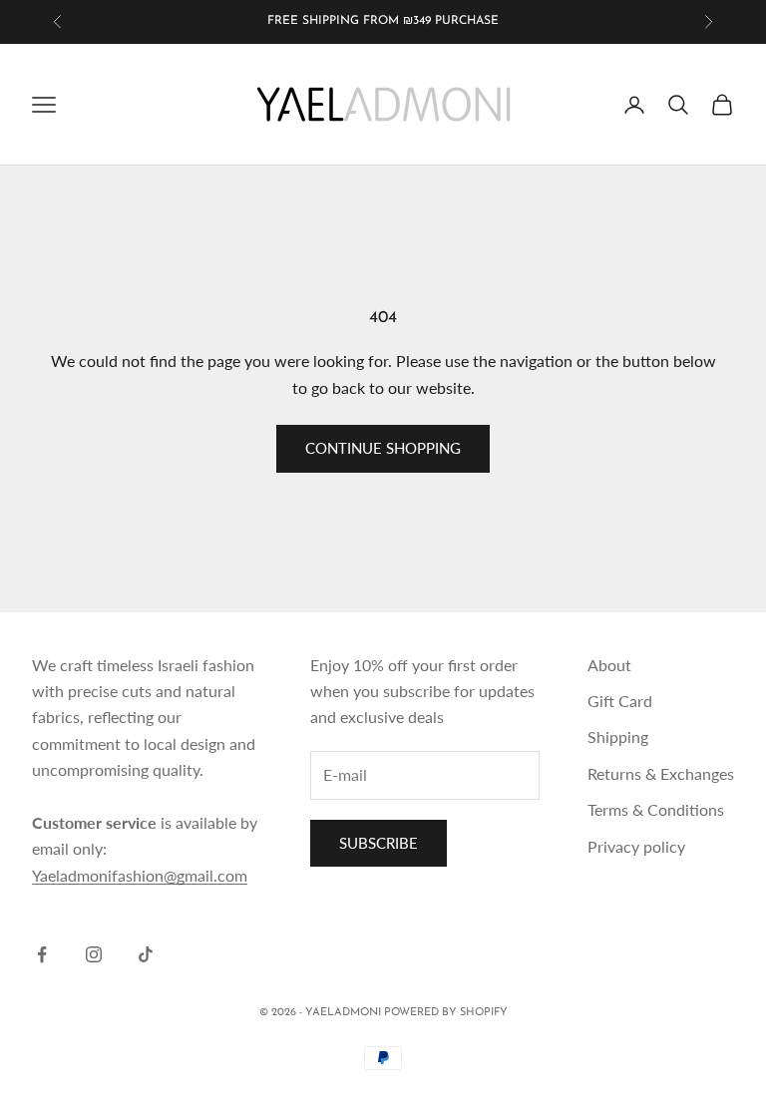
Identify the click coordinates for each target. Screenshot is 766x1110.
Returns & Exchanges (660, 773)
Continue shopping (383, 448)
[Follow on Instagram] (94, 954)
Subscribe (378, 843)
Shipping (617, 736)
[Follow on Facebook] (42, 954)
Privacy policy (636, 846)
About (609, 664)
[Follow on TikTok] (146, 954)
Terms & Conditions (655, 809)
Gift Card (619, 700)
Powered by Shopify (446, 1012)
